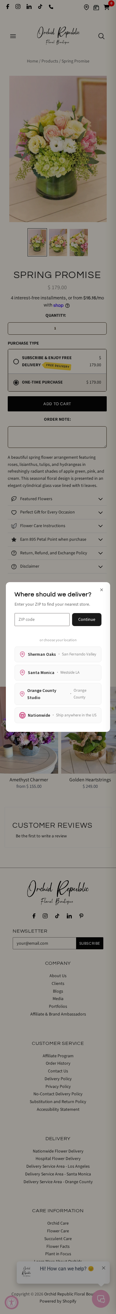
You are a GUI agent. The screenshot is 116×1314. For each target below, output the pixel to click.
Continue (86, 619)
